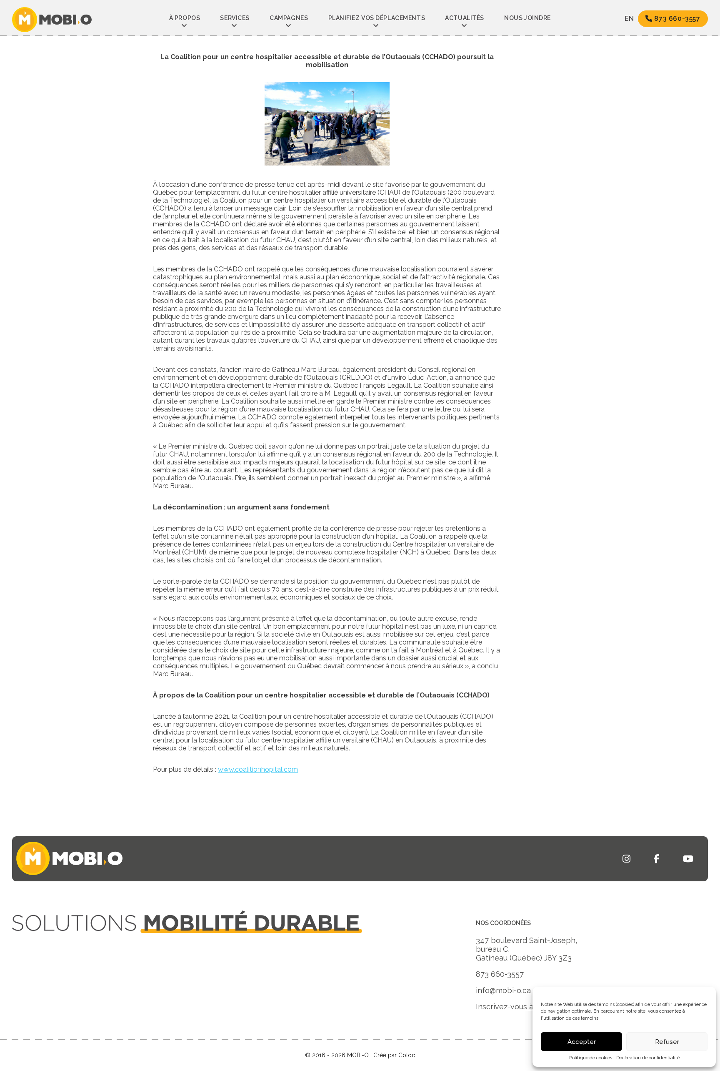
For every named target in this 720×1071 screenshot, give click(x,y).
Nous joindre (527, 18)
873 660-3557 (676, 19)
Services (234, 18)
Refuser (667, 1042)
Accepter (582, 1042)
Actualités (464, 18)
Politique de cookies (590, 1058)
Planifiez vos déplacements (376, 18)
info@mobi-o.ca (503, 990)
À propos (184, 18)
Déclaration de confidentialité (648, 1058)
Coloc (406, 1055)
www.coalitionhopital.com (258, 769)
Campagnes (289, 18)
